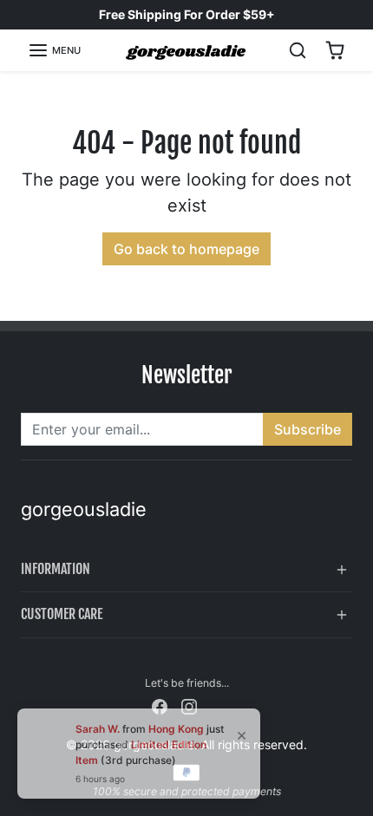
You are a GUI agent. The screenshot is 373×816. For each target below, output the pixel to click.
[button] (54, 50)
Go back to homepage (186, 249)
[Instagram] (189, 705)
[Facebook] (159, 705)
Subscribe (307, 429)
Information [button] (55, 569)
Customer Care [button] (61, 614)
